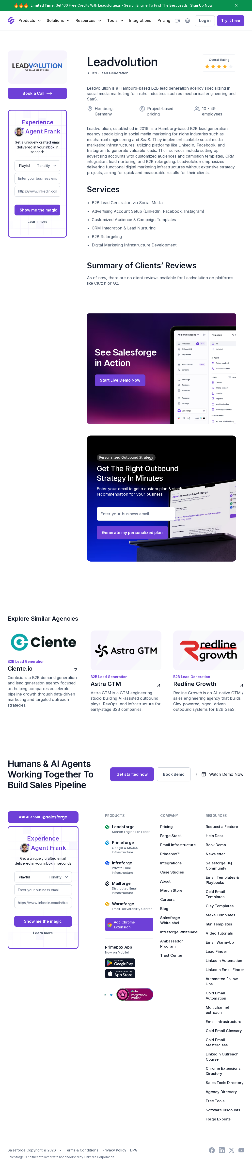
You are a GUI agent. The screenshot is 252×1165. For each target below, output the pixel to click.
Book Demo (216, 844)
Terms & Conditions (81, 1150)
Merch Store (171, 890)
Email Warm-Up (220, 942)
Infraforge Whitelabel (179, 932)
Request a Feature (222, 826)
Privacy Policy (114, 1150)
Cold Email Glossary (224, 1030)
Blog (164, 908)
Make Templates (220, 915)
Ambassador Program (171, 944)
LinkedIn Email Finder (225, 969)
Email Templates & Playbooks (222, 880)
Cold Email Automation (216, 996)
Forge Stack (171, 835)
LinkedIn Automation (224, 960)
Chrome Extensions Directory (223, 1071)
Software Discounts (223, 1110)
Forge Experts (218, 1119)
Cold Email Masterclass (217, 1042)
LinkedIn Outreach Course (222, 1057)
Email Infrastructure (178, 844)
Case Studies (172, 872)
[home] (11, 21)
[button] (29, 20)
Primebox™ (169, 854)
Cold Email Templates (215, 894)
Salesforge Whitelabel (170, 920)
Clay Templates (220, 906)
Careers (167, 899)
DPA (133, 1150)
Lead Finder (216, 951)
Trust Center (171, 955)
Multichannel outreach (217, 1010)
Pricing (164, 20)
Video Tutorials (219, 933)
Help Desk (214, 835)
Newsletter (215, 854)
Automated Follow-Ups (222, 981)
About (165, 881)
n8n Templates (219, 924)
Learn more (37, 221)
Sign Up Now (201, 5)
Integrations (140, 20)
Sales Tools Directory (225, 1082)
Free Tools (215, 1101)
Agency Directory (221, 1091)
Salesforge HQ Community (219, 866)
